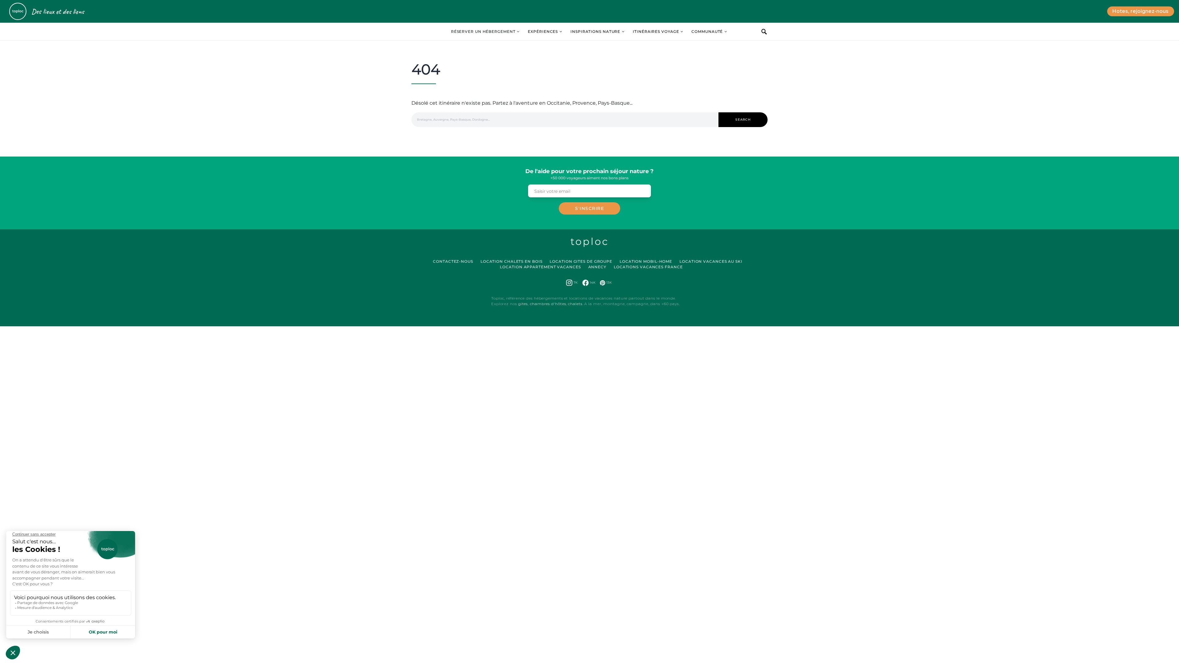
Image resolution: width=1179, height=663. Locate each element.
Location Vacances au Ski (710, 261)
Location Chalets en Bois (512, 261)
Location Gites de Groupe (581, 261)
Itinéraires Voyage (656, 31)
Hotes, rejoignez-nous (1140, 11)
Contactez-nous (453, 261)
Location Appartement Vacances (540, 267)
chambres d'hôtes (548, 303)
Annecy (597, 267)
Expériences (543, 31)
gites (523, 303)
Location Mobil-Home (646, 261)
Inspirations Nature (595, 31)
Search (743, 120)
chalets (575, 303)
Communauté (707, 31)
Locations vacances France (648, 267)
